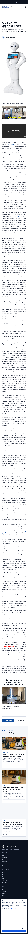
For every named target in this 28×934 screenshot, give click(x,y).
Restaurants (4, 857)
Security (3, 878)
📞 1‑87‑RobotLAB (4, 2)
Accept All (14, 931)
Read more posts (21, 720)
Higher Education (5, 863)
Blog (6, 12)
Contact (3, 897)
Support (14, 2)
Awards (3, 893)
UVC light (16, 216)
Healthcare (4, 859)
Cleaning (10, 12)
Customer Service (6, 880)
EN (16, 2)
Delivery (3, 874)
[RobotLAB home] (7, 7)
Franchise (4, 891)
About (3, 889)
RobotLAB (11, 144)
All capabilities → (6, 883)
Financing (10, 2)
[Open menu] (25, 7)
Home (3, 12)
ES (18, 2)
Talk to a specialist (8, 720)
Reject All (7, 928)
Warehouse (4, 861)
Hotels (3, 855)
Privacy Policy (13, 908)
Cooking (3, 876)
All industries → (5, 866)
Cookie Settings (19, 928)
